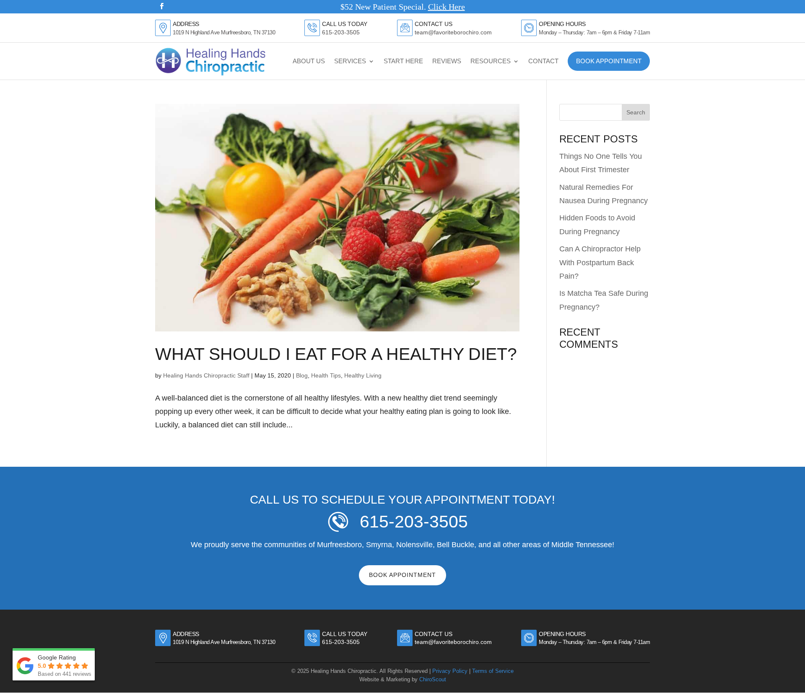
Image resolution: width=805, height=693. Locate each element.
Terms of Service (493, 671)
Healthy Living (363, 375)
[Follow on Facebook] (161, 6)
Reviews (446, 61)
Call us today (344, 634)
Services (350, 61)
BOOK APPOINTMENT (402, 574)
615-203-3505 (341, 32)
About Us (309, 61)
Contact (543, 61)
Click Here (446, 6)
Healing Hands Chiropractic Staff (206, 375)
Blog (302, 375)
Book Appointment (608, 61)
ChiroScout (432, 679)
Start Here (403, 61)
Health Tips (326, 375)
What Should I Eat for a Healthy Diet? (336, 354)
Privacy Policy (449, 671)
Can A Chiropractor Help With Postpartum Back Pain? (600, 262)
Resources (490, 61)
